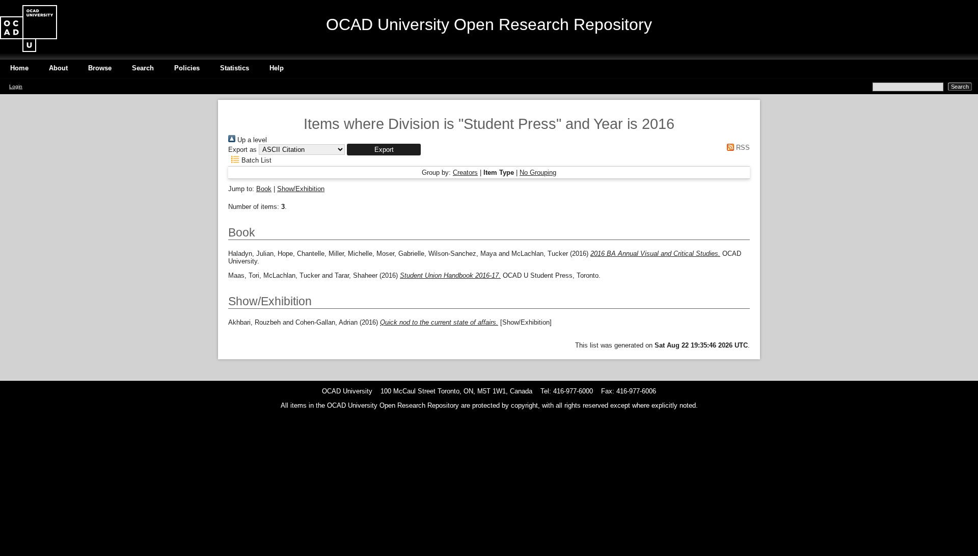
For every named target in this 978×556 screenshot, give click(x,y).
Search (143, 68)
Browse (100, 68)
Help (276, 68)
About (58, 68)
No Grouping (538, 172)
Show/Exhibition (300, 189)
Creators (465, 172)
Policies (187, 68)
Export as (242, 149)
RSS (742, 147)
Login (15, 86)
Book (263, 189)
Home (19, 68)
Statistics (234, 68)
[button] (384, 149)
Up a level (251, 140)
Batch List (255, 160)
